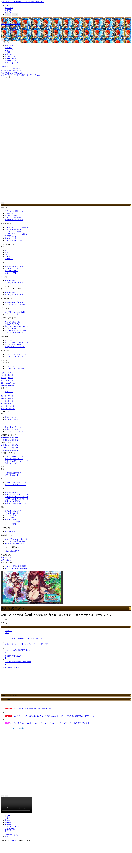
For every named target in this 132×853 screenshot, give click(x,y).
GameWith (13, 840)
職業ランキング (10, 463)
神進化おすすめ (10, 61)
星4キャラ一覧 (10, 56)
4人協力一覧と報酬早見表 (14, 543)
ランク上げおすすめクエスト (15, 354)
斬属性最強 (5, 438)
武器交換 (8, 54)
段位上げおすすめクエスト (15, 356)
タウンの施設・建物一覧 (14, 344)
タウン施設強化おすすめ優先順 (16, 330)
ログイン (8, 12)
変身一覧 (4, 383)
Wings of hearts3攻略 (12, 551)
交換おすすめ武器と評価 (14, 266)
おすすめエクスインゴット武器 (16, 494)
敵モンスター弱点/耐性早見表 (16, 568)
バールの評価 (10, 517)
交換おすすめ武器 (11, 492)
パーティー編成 (10, 58)
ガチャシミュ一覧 (11, 475)
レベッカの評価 (10, 524)
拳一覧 (10, 373)
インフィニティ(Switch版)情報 (16, 234)
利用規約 (8, 824)
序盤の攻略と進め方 (12, 324)
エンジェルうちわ (11, 268)
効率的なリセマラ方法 (13, 429)
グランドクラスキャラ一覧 (15, 368)
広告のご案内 (10, 829)
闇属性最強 (5, 450)
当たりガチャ (10, 50)
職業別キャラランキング (14, 456)
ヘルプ (7, 818)
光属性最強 (14, 448)
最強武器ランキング (12, 419)
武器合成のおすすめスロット (15, 503)
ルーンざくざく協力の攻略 (15, 541)
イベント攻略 (10, 280)
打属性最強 (14, 438)
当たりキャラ (10, 250)
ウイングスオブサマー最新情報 (16, 227)
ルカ (6, 254)
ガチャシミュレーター (13, 252)
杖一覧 (10, 378)
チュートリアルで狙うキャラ (15, 431)
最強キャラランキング (13, 417)
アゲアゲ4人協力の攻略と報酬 (16, 539)
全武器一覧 (9, 392)
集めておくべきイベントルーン (16, 326)
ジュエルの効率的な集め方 (15, 333)
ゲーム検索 (9, 8)
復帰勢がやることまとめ (14, 220)
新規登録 (8, 10)
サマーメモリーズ (11, 63)
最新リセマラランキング (14, 427)
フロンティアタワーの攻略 (15, 304)
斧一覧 (3, 375)
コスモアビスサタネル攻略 (15, 312)
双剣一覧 (4, 380)
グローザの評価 (10, 515)
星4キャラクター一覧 (13, 366)
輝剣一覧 (4, 385)
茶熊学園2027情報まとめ (14, 229)
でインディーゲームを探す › (13, 728)
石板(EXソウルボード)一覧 (15, 347)
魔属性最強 (14, 440)
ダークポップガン (11, 271)
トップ (7, 816)
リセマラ (8, 48)
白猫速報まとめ (10, 236)
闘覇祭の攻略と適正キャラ (15, 302)
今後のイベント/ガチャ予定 (15, 240)
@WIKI (7, 836)
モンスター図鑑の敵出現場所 (15, 566)
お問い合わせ (10, 831)
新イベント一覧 (10, 238)
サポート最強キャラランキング (16, 461)
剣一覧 (3, 373)
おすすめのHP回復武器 (13, 501)
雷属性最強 (5, 448)
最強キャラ (9, 45)
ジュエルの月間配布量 (13, 217)
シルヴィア (9, 259)
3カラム (15, 14)
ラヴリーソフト (10, 273)
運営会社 (8, 820)
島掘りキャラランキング (14, 459)
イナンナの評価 (10, 519)
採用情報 (8, 822)
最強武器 (8, 52)
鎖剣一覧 (11, 385)
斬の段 (3, 557)
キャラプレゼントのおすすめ (15, 483)
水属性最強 (14, 445)
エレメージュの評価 (12, 522)
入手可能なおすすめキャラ (15, 473)
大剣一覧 (11, 383)
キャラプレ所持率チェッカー (15, 485)
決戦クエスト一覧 (11, 314)
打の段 (8, 557)
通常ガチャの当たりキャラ (15, 511)
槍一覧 (10, 375)
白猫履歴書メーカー (12, 213)
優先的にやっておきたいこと (15, 328)
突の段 (3, 560)
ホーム (7, 5)
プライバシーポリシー (13, 827)
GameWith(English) (11, 835)
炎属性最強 (5, 445)
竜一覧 (10, 380)
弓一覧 (3, 378)
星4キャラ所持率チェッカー (15, 215)
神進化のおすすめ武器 (13, 340)
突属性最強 (5, 440)
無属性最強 (14, 450)
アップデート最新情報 (13, 232)
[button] (68, 34)
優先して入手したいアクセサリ (16, 342)
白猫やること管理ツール (14, 211)
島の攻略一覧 (10, 531)
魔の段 (8, 560)
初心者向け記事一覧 (12, 322)
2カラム (8, 14)
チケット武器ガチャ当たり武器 (16, 497)
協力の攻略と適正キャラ (14, 283)
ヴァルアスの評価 (11, 513)
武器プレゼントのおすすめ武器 (16, 499)
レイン (7, 257)
